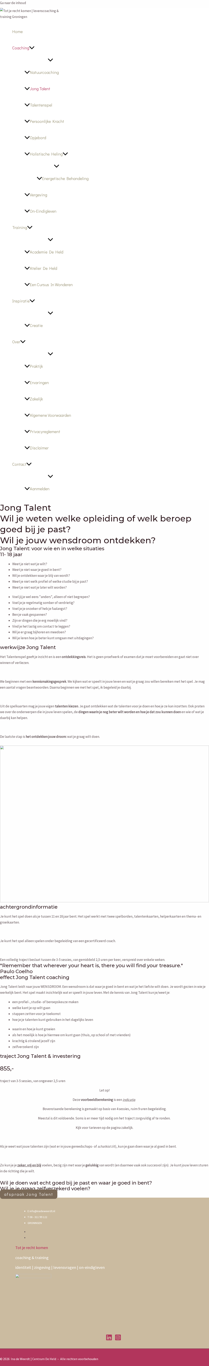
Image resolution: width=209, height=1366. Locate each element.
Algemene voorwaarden (50, 415)
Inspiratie (21, 300)
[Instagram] (118, 1339)
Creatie (36, 325)
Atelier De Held (43, 268)
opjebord (38, 137)
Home (17, 31)
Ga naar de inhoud (13, 3)
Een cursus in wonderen (51, 284)
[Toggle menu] (50, 60)
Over (16, 341)
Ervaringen (39, 382)
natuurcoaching (44, 72)
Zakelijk (36, 398)
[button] (31, 48)
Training (19, 227)
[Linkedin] (109, 1339)
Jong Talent (40, 88)
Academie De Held (46, 252)
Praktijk (36, 366)
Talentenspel (41, 105)
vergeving (38, 194)
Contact (19, 464)
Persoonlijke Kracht (47, 121)
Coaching (20, 47)
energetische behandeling (65, 178)
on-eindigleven (43, 211)
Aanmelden (39, 488)
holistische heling (46, 154)
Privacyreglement (45, 431)
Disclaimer (39, 447)
